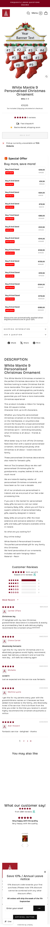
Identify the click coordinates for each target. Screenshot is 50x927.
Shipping (20, 108)
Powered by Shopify (25, 925)
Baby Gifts (18, 507)
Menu (37, 12)
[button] (20, 117)
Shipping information (17, 329)
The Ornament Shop (21, 465)
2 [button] (23, 741)
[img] (8, 607)
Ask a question (13, 335)
